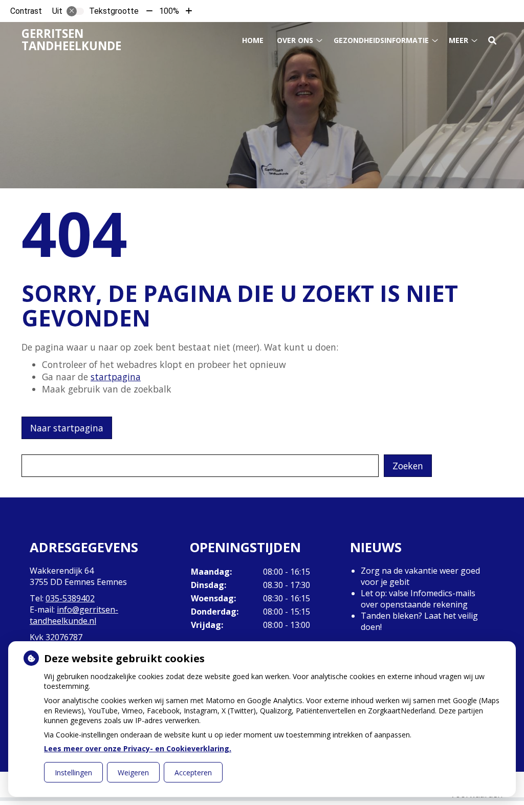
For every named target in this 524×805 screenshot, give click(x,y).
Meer (458, 40)
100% (169, 11)
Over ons (295, 40)
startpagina (116, 377)
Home (253, 40)
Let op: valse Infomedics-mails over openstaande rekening (418, 599)
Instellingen (73, 772)
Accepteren (193, 772)
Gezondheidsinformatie (381, 40)
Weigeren (133, 772)
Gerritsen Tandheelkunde (71, 40)
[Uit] (75, 11)
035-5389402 (70, 598)
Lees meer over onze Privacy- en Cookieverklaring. (137, 748)
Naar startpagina (66, 428)
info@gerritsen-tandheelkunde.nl (74, 615)
